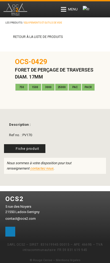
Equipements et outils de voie (43, 22)
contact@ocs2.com (20, 219)
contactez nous (41, 168)
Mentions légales (68, 260)
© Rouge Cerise (41, 260)
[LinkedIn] (10, 232)
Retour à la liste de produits (37, 37)
